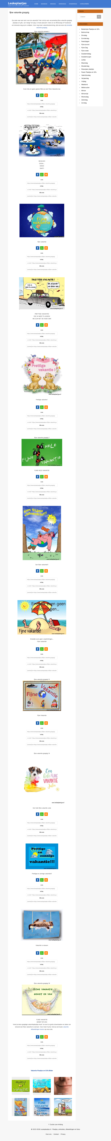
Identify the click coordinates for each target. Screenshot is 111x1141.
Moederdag (85, 66)
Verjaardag (85, 78)
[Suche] (99, 17)
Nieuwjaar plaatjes (87, 69)
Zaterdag (84, 100)
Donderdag (73, 4)
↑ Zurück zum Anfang (55, 1124)
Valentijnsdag (86, 75)
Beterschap (85, 32)
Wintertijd (84, 94)
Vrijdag (83, 81)
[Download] (46, 96)
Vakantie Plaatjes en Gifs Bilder (42, 1070)
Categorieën (84, 4)
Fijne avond (85, 44)
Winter (83, 90)
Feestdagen (85, 41)
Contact (56, 1134)
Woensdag (62, 4)
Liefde (83, 60)
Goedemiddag (86, 54)
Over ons (49, 1134)
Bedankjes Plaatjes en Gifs (90, 29)
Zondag (84, 103)
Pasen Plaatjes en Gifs (88, 72)
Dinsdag (53, 4)
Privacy (63, 1134)
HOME (36, 4)
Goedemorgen (86, 57)
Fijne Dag (84, 47)
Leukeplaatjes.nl (46, 1129)
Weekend (84, 84)
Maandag (44, 4)
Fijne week (85, 51)
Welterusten (85, 87)
